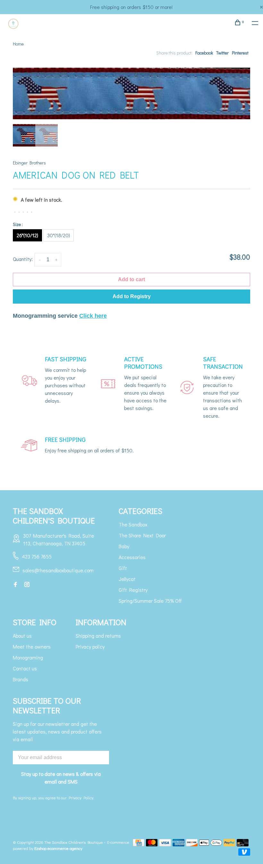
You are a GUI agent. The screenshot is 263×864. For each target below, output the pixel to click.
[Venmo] (244, 853)
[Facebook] (15, 584)
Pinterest (240, 53)
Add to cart (131, 279)
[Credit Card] (138, 844)
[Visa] (165, 844)
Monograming (28, 657)
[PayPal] (229, 844)
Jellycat (127, 578)
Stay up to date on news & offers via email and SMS (61, 777)
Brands (20, 679)
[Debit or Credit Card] (243, 844)
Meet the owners (32, 646)
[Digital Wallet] (210, 844)
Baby (124, 546)
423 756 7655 (37, 556)
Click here (93, 316)
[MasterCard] (152, 844)
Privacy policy (90, 646)
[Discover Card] (192, 844)
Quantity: (23, 259)
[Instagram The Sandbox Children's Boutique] (27, 584)
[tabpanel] (131, 93)
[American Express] (178, 844)
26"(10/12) (27, 235)
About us (22, 635)
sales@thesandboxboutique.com (58, 570)
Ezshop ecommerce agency (58, 848)
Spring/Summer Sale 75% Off (150, 600)
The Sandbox (133, 524)
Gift (123, 568)
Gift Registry (133, 589)
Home (18, 44)
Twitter (222, 53)
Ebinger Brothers (29, 163)
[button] (131, 296)
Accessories (132, 557)
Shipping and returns (98, 635)
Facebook (204, 53)
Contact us (25, 668)
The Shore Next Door (142, 535)
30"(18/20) (58, 235)
